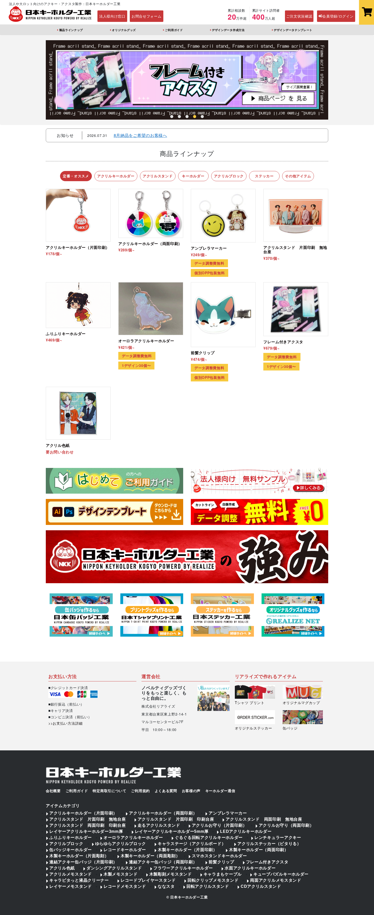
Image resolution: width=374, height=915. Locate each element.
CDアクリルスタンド (261, 886)
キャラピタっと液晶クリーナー (79, 880)
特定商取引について (109, 791)
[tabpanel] (187, 80)
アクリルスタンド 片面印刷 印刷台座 (176, 819)
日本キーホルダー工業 (189, 897)
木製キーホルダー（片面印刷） (187, 850)
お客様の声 (191, 791)
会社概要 (53, 791)
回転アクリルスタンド (207, 886)
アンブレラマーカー (228, 813)
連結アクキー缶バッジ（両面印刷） (163, 862)
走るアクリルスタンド (159, 825)
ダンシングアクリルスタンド (114, 868)
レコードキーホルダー (125, 850)
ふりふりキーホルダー (70, 837)
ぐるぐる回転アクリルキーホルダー (209, 837)
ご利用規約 (140, 791)
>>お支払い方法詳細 (65, 723)
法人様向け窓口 (112, 16)
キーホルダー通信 (220, 791)
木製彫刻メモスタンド (170, 874)
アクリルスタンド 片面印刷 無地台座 (87, 819)
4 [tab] (194, 116)
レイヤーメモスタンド (70, 886)
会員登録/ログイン (337, 16)
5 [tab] (202, 116)
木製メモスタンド (121, 874)
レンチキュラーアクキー (277, 837)
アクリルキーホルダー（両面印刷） (163, 813)
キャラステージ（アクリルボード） (192, 843)
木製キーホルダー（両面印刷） (259, 850)
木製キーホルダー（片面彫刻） (79, 856)
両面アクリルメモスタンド (275, 880)
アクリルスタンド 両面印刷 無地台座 (264, 819)
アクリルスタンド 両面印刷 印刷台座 (87, 825)
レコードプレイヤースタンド (148, 880)
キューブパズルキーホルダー (281, 874)
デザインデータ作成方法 (228, 30)
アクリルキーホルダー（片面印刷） (83, 813)
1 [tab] (171, 116)
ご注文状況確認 (299, 16)
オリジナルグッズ (124, 30)
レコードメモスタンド (125, 886)
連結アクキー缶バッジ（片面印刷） (83, 862)
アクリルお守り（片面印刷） (219, 825)
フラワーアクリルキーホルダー (183, 868)
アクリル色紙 (62, 868)
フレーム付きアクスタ (267, 862)
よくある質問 (166, 791)
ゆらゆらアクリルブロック (120, 843)
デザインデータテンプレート (293, 30)
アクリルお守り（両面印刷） (286, 825)
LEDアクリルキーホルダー (245, 831)
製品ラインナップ (71, 30)
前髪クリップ (221, 862)
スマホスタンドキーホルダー (219, 856)
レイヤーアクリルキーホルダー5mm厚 (172, 831)
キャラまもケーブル (223, 874)
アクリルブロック (66, 843)
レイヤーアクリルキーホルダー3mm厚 (86, 831)
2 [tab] (179, 116)
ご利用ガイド (174, 30)
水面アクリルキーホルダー (250, 868)
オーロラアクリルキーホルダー (133, 837)
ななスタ (166, 886)
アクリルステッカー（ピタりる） (269, 843)
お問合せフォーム (147, 16)
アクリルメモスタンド (70, 874)
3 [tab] (187, 116)
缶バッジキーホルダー (70, 850)
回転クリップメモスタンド (213, 880)
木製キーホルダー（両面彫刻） (150, 856)
